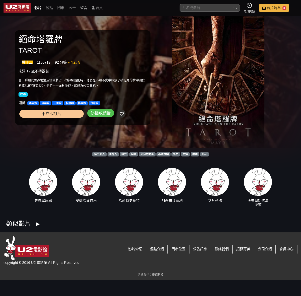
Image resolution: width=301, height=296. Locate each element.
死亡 (175, 154)
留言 (83, 8)
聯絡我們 (222, 249)
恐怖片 (113, 154)
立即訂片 (53, 113)
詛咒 (124, 154)
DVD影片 (99, 154)
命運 (185, 154)
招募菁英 (243, 249)
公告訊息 (200, 249)
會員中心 (286, 249)
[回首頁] (17, 8)
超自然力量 (147, 154)
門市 (60, 8)
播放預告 (103, 113)
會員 (99, 8)
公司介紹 (265, 249)
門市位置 (178, 249)
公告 (72, 8)
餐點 (49, 8)
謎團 (195, 154)
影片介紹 (135, 249)
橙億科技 (158, 274)
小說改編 (163, 154)
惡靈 (133, 154)
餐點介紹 (157, 249)
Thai (204, 154)
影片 (37, 8)
